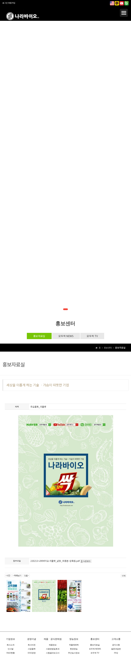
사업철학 (31, 649)
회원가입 (11, 2)
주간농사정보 (74, 653)
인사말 (10, 649)
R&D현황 (11, 653)
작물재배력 (74, 645)
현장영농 (74, 649)
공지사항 (116, 645)
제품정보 (53, 645)
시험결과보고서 (52, 653)
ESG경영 (32, 653)
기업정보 (10, 639)
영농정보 (73, 639)
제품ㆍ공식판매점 (53, 639)
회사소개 (10, 645)
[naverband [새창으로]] (126, 2)
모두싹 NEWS (65, 336)
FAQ (116, 653)
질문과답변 (116, 649)
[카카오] (117, 2)
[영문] (112, 2)
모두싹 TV (92, 336)
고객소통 (116, 639)
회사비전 (31, 645)
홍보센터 (94, 639)
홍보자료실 (39, 336)
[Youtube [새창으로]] (121, 2)
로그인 (5, 2)
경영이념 (31, 639)
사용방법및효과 (52, 649)
